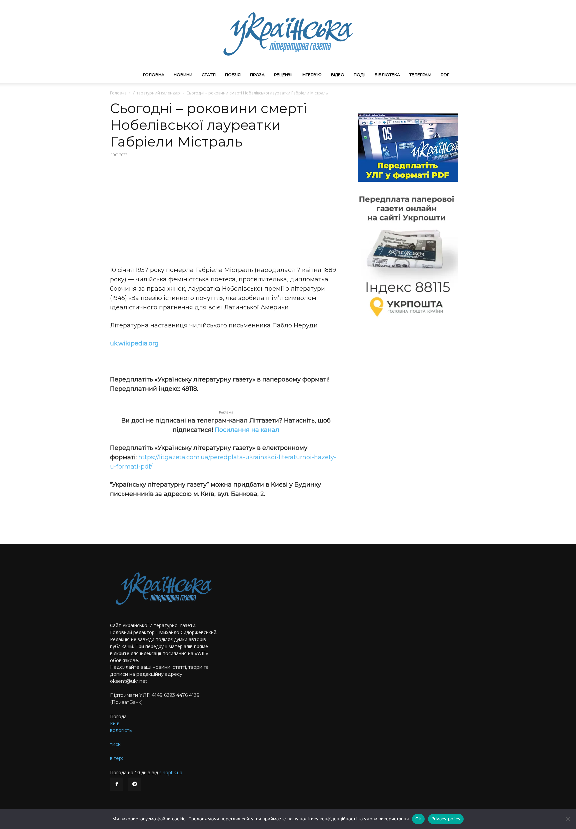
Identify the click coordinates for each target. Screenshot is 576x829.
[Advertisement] (226, 211)
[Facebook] (116, 784)
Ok (418, 818)
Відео (337, 74)
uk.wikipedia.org (134, 343)
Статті (209, 74)
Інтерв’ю (312, 74)
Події (359, 74)
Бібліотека (387, 74)
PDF (445, 74)
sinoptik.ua (170, 772)
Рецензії (283, 74)
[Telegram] (134, 784)
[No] (567, 819)
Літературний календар (156, 93)
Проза (257, 74)
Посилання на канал (247, 430)
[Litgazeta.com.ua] (288, 33)
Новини (183, 74)
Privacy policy (446, 818)
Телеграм (420, 74)
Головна (153, 74)
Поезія (233, 74)
